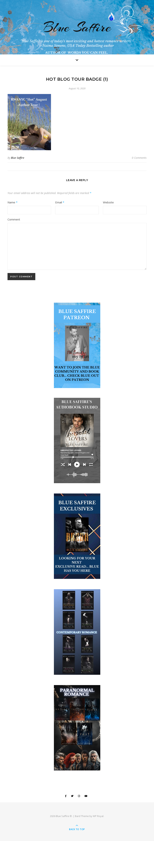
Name (12, 202)
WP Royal (98, 816)
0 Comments (139, 157)
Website (108, 202)
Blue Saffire (77, 27)
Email (59, 202)
